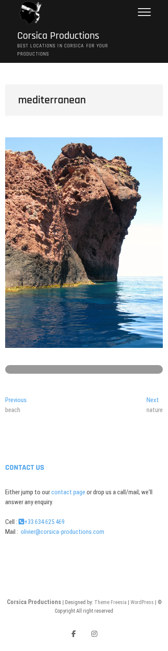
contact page (68, 492)
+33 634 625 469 (44, 522)
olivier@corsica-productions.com (61, 532)
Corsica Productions (58, 36)
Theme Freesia (110, 602)
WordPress (142, 602)
